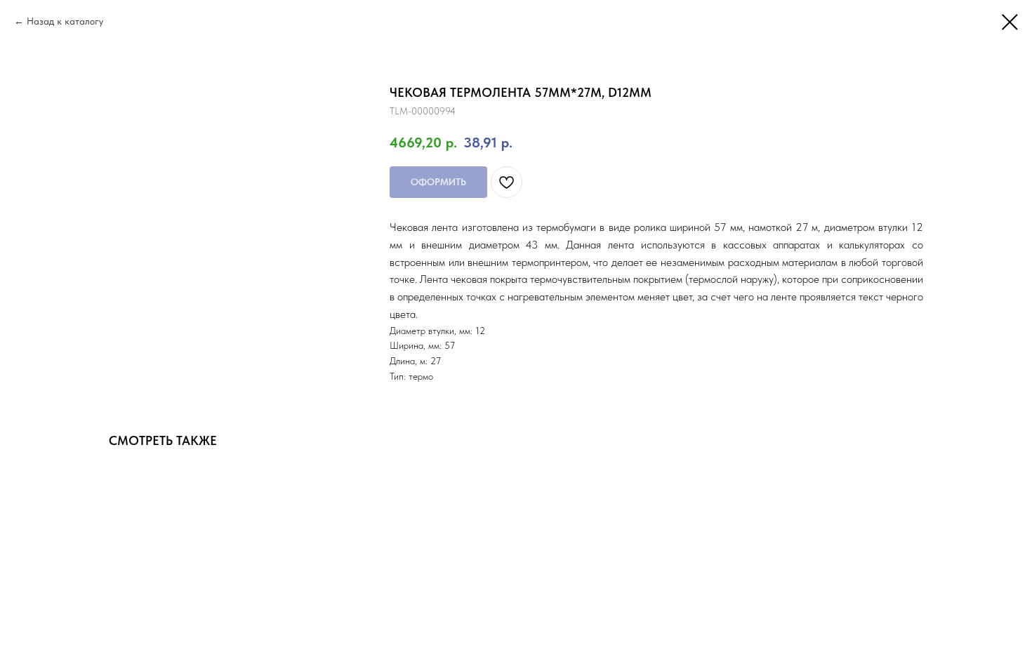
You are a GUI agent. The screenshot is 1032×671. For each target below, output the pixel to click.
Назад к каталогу (65, 21)
